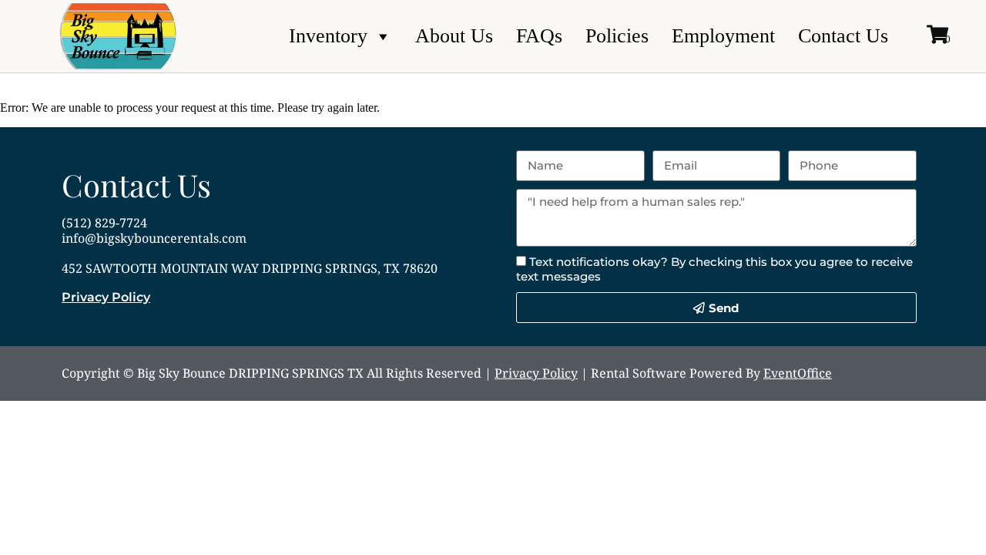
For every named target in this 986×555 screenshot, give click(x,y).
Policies (617, 36)
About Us (454, 36)
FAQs (539, 36)
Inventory (328, 36)
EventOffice (797, 373)
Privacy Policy (106, 297)
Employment (723, 36)
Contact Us (843, 36)
